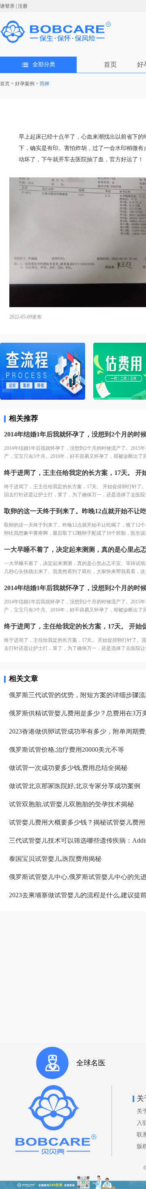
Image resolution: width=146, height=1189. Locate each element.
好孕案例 (24, 83)
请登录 (7, 6)
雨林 (44, 83)
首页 (110, 64)
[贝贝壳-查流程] (42, 372)
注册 (23, 6)
